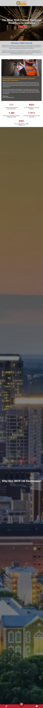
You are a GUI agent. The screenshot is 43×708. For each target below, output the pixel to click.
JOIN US (21, 26)
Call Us (6, 706)
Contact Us (36, 706)
